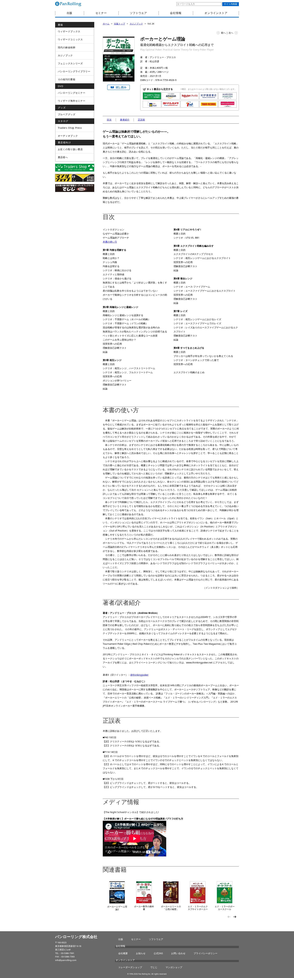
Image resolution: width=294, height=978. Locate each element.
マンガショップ (174, 967)
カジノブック (136, 23)
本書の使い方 (110, 241)
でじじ (153, 967)
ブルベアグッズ (66, 114)
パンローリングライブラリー (74, 71)
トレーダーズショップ (130, 967)
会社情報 (175, 13)
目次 (109, 119)
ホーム (106, 23)
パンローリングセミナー (71, 92)
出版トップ (119, 23)
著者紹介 (124, 119)
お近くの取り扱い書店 (70, 149)
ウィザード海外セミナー (71, 100)
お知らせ (140, 953)
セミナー (101, 13)
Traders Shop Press (70, 127)
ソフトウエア (138, 13)
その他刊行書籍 (66, 79)
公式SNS (158, 953)
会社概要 (123, 953)
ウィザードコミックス (70, 39)
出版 (69, 13)
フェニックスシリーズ (70, 63)
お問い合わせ (178, 953)
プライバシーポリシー (205, 953)
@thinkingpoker (139, 674)
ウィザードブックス (69, 31)
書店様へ (63, 157)
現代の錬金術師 (66, 47)
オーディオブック (68, 135)
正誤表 (141, 119)
